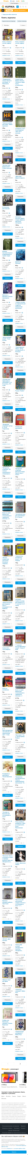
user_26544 (17, 443)
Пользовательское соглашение (10, 1126)
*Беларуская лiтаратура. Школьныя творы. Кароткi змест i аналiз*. (20, 471)
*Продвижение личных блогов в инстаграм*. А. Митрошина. (6, 81)
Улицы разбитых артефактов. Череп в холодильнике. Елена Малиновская (20, 824)
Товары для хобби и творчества (10, 14)
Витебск (8, 1096)
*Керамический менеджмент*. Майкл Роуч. (19, 1033)
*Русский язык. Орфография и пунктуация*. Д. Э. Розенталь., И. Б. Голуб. (7, 382)
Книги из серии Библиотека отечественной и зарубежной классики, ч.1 (19, 693)
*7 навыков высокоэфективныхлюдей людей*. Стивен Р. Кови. (20, 647)
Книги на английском (5, 689)
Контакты (17, 1128)
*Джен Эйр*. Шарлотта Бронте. (20, 177)
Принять (14, 1152)
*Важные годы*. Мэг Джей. (6, 980)
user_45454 (17, 191)
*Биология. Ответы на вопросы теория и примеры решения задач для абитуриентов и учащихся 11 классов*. (7, 859)
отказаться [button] (9, 1148)
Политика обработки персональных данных (14, 1132)
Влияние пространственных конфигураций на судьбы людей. (7, 254)
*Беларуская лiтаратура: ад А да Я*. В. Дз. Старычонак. (7, 427)
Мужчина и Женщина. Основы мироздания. (7, 296)
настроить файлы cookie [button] (19, 1148)
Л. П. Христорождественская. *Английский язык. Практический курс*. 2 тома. (7, 731)
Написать (7, 62)
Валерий (17, 236)
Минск (24, 1096)
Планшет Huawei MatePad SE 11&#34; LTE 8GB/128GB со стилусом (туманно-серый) (9, 1087)
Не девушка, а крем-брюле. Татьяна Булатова (7, 775)
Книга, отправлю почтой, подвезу (19, 42)
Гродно (19, 1096)
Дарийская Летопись (18, 262)
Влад (3, 532)
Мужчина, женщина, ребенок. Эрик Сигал (7, 902)
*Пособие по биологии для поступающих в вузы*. (6, 814)
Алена (16, 103)
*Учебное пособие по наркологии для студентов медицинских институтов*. (20, 305)
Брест (3, 1096)
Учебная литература (22, 21)
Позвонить (8, 59)
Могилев (3, 1098)
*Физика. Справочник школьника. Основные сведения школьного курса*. (7, 560)
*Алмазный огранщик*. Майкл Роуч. (20, 991)
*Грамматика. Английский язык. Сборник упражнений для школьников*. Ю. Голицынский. (20, 780)
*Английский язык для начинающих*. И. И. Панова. (20, 516)
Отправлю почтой (6, 53)
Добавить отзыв (6, 55)
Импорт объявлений (20, 10)
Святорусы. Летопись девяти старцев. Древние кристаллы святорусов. (20, 220)
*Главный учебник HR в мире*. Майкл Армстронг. (7, 124)
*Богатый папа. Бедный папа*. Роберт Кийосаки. (7, 167)
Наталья (17, 404)
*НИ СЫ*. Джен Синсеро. (6, 939)
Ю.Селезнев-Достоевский (5, 208)
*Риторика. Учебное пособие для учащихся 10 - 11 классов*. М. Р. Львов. (20, 602)
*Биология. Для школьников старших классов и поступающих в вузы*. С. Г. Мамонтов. (20, 902)
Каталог (23, 1128)
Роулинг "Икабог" (19, 391)
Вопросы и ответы (7, 1128)
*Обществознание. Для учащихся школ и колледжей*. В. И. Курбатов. (7, 605)
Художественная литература (8, 21)
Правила (23, 1126)
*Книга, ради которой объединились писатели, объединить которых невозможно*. (19, 947)
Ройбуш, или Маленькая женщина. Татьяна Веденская (7, 1022)
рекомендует (14, 1069)
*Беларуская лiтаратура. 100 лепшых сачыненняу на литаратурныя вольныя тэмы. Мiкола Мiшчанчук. (7, 471)
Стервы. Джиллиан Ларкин (20, 863)
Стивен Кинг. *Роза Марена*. (6, 648)
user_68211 (4, 97)
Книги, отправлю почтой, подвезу (6, 42)
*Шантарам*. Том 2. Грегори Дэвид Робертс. (19, 736)
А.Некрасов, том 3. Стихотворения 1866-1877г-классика (20, 131)
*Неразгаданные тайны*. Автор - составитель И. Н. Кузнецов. (20, 349)
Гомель (14, 1096)
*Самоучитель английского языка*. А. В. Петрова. (19, 558)
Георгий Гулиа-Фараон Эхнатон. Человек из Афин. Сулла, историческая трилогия (20, 82)
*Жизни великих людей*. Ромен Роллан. (6, 339)
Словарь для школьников (18, 427)
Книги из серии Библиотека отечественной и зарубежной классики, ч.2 (6, 515)
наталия (4, 790)
